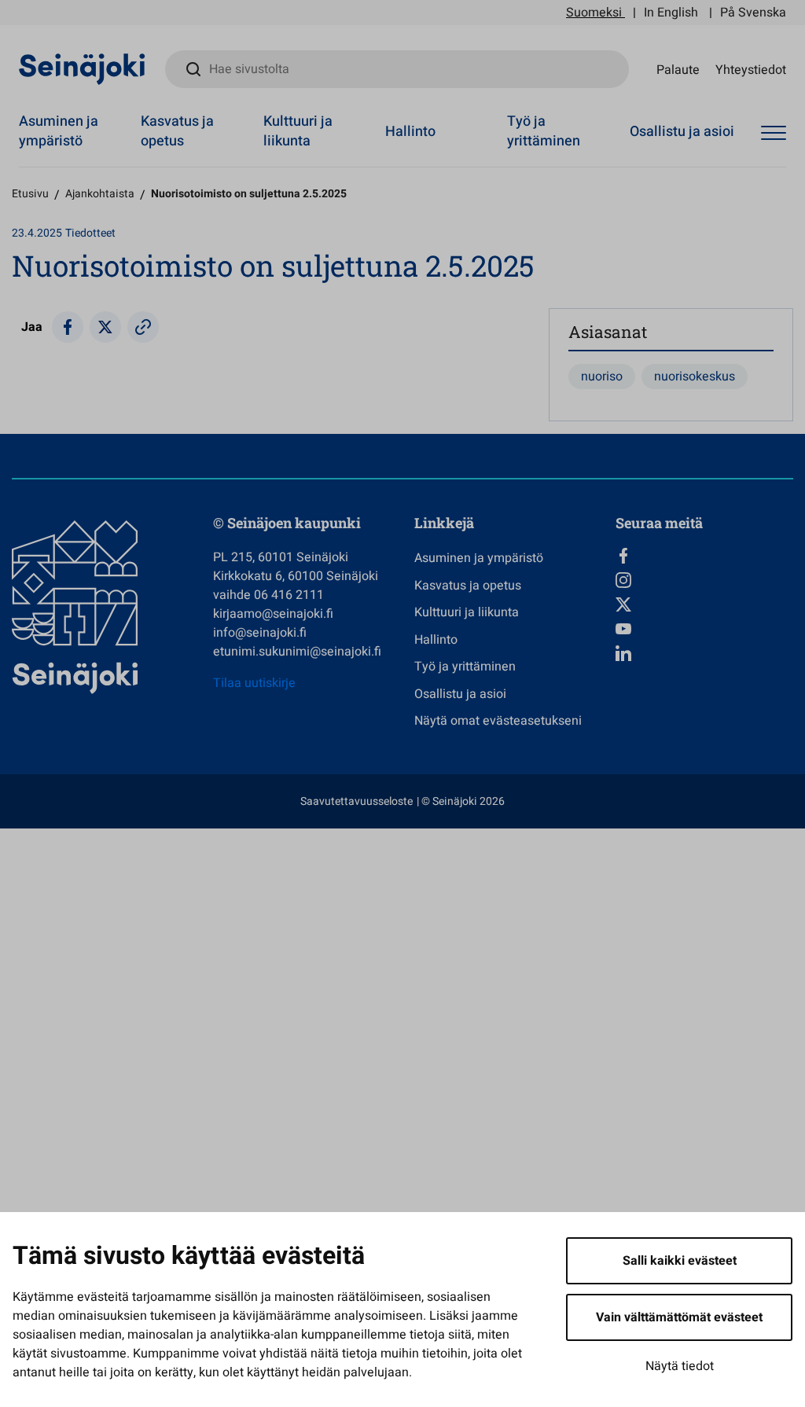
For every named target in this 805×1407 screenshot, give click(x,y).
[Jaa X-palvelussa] (105, 327)
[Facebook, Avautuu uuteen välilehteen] (704, 556)
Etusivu (30, 194)
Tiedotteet (90, 233)
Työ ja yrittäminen (543, 131)
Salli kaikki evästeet (680, 1260)
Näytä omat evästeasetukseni (498, 720)
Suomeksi (594, 12)
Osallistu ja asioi (682, 131)
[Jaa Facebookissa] (67, 327)
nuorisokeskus (694, 376)
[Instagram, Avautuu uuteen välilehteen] (704, 580)
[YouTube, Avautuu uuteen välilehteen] (704, 629)
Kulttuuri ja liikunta (298, 131)
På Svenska (753, 12)
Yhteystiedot (750, 69)
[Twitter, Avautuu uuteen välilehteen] (704, 604)
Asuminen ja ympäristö (58, 131)
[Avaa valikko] (773, 134)
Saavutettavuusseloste (356, 801)
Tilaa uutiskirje (254, 683)
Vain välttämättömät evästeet (679, 1317)
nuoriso (602, 376)
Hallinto (410, 131)
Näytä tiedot (679, 1366)
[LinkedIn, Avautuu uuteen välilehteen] (704, 653)
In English (671, 12)
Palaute (678, 69)
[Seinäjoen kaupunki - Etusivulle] (82, 68)
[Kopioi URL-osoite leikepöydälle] (143, 327)
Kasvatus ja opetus (177, 131)
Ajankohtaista (99, 194)
